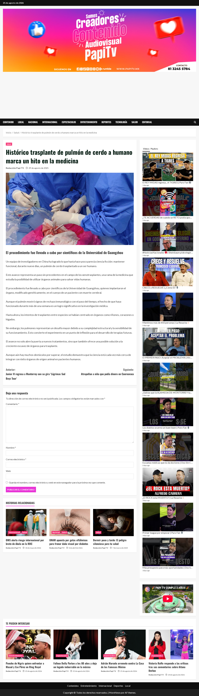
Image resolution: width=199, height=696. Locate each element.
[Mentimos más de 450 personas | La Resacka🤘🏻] (167, 307)
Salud (135, 122)
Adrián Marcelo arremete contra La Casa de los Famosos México (122, 665)
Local (21, 122)
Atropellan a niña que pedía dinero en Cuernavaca (107, 372)
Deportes (106, 122)
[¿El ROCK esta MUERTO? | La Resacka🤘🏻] (167, 482)
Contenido (8, 122)
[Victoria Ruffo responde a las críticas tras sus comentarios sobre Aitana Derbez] (171, 644)
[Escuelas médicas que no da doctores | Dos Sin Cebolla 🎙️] (167, 447)
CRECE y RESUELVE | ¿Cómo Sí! (159, 287)
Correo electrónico (16, 459)
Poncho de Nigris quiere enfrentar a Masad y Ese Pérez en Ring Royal (25, 665)
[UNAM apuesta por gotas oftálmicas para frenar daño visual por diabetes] (69, 522)
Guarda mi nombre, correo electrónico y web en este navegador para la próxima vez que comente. (57, 482)
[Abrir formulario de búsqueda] (195, 122)
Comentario (12, 404)
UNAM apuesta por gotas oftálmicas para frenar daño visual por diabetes (68, 542)
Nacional (33, 122)
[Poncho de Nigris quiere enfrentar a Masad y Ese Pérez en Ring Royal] (28, 644)
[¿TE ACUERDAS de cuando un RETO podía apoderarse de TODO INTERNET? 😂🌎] (167, 201)
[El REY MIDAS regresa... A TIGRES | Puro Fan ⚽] (167, 167)
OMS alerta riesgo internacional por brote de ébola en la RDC (25, 542)
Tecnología (121, 122)
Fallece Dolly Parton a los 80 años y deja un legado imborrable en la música (75, 665)
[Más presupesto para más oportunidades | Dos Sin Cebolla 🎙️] (167, 552)
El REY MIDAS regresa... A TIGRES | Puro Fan (165, 182)
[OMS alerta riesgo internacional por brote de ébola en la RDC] (26, 522)
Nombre (11, 447)
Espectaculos (69, 122)
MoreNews (114, 692)
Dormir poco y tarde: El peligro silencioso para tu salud (109, 542)
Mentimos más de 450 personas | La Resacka (164, 322)
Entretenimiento (88, 122)
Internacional (49, 122)
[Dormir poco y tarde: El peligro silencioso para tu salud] (113, 522)
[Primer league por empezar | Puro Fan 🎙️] (167, 517)
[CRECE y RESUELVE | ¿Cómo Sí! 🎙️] (167, 272)
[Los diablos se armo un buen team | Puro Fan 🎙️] (167, 412)
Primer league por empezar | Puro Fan (161, 532)
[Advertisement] (99, 93)
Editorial (147, 122)
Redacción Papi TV (15, 168)
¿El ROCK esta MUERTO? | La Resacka (162, 497)
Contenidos (73, 685)
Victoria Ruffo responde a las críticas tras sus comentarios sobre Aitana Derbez (168, 666)
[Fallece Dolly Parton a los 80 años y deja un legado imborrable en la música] (75, 644)
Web (8, 471)
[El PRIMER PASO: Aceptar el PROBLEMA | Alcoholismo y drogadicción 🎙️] (167, 342)
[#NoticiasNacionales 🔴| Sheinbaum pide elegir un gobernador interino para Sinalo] (167, 237)
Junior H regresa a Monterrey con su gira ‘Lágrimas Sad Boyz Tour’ (35, 374)
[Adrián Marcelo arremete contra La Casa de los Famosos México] (123, 644)
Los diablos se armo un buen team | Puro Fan (164, 427)
